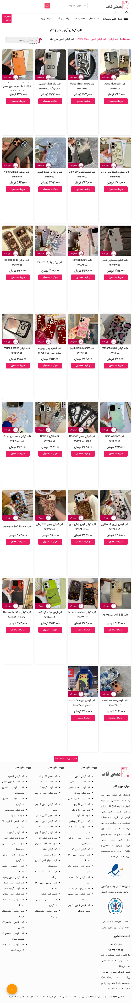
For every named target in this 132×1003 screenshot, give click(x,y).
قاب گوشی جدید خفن (80, 782)
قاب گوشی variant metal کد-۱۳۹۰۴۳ (16, 174)
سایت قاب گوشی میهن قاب (85, 997)
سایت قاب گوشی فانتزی (46, 843)
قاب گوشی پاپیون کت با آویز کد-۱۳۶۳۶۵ (114, 526)
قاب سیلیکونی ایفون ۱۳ (79, 888)
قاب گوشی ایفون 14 (48, 827)
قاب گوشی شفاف (49, 849)
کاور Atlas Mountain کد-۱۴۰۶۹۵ (114, 86)
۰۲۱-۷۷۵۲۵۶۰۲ (115, 945)
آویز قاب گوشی (50, 855)
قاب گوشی (113, 39)
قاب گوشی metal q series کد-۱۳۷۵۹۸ (17, 350)
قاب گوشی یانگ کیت (47, 782)
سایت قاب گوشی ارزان (47, 838)
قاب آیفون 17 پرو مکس (79, 799)
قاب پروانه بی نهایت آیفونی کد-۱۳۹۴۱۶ (50, 174)
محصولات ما (79, 18)
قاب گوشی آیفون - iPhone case (91, 39)
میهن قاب (125, 39)
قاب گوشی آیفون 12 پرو (46, 832)
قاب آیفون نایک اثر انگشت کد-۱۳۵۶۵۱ (49, 615)
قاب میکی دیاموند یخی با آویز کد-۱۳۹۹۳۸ (115, 174)
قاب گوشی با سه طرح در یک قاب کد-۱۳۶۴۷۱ (17, 438)
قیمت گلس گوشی (49, 894)
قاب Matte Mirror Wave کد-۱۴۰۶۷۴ (82, 86)
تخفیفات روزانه (7, 18)
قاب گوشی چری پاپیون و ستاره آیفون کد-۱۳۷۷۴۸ (50, 350)
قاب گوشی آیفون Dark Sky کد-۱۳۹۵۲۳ (82, 174)
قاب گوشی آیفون (82, 776)
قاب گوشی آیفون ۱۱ (15, 832)
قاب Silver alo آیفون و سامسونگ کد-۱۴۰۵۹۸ (49, 86)
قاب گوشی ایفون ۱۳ (81, 849)
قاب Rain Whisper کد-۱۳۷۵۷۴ (114, 438)
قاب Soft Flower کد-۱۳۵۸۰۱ (17, 527)
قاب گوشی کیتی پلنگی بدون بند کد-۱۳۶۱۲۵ (82, 526)
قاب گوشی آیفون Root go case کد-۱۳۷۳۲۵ (82, 438)
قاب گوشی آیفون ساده (14, 888)
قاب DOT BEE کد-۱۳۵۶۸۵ (115, 615)
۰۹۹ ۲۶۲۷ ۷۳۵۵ (115, 950)
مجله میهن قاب (63, 18)
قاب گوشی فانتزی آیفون (13, 782)
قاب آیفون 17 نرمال (81, 810)
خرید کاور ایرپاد (17, 815)
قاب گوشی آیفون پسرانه (13, 877)
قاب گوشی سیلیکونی (14, 810)
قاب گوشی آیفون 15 (47, 787)
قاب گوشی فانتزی (16, 776)
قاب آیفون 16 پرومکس (79, 821)
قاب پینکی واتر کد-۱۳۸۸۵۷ (49, 262)
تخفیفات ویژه (47, 18)
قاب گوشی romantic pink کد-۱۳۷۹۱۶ (115, 350)
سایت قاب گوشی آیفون (13, 838)
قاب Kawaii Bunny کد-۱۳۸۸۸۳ (82, 262)
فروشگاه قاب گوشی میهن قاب (115, 795)
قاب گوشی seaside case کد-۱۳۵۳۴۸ (115, 703)
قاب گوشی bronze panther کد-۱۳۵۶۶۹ (82, 615)
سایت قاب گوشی (82, 815)
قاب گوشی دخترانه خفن (79, 787)
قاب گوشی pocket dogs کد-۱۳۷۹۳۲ (16, 262)
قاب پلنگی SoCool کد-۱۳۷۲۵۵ (49, 438)
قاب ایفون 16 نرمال (48, 776)
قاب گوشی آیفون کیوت (13, 883)
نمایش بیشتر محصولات (66, 758)
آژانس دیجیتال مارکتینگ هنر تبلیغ (23, 997)
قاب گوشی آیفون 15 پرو (46, 821)
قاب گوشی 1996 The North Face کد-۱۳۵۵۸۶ (17, 615)
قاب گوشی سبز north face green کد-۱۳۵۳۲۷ (82, 703)
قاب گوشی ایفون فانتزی (13, 894)
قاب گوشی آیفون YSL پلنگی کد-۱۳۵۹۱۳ (49, 526)
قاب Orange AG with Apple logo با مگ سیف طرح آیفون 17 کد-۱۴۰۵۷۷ (17, 86)
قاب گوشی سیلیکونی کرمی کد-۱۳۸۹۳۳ (115, 262)
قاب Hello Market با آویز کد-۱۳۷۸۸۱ (82, 350)
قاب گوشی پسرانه (82, 793)
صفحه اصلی (94, 18)
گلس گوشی (121, 812)
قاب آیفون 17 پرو (82, 804)
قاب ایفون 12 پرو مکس (46, 815)
